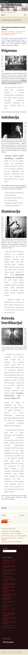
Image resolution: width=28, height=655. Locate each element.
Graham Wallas (4, 33)
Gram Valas (21, 40)
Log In (2, 1)
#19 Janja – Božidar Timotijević (9, 627)
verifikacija (12, 34)
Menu (2, 15)
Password (22, 515)
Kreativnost (12, 31)
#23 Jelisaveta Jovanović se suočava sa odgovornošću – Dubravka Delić (9, 614)
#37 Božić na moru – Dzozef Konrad (8, 533)
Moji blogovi (4, 652)
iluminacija (10, 33)
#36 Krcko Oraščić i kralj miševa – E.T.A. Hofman (11, 535)
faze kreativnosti (21, 31)
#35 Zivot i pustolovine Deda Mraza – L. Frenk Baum (12, 538)
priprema (20, 33)
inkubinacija (15, 33)
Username (3, 515)
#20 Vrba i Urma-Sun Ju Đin (8, 625)
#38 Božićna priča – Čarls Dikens (8, 531)
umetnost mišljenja (5, 34)
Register (9, 521)
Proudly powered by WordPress (15, 652)
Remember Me (5, 519)
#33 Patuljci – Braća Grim (8, 577)
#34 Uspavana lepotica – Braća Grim (9, 541)
